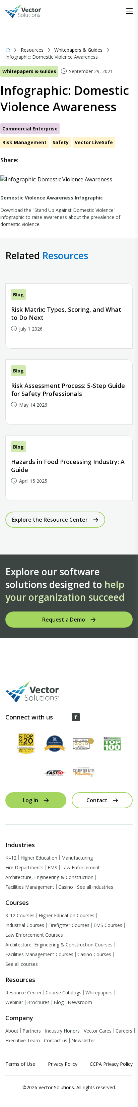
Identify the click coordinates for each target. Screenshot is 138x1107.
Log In (30, 800)
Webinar (14, 1002)
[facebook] (30, 160)
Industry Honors (62, 1031)
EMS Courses (107, 925)
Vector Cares (98, 1031)
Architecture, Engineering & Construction (49, 877)
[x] (89, 717)
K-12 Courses (19, 915)
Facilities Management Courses (39, 954)
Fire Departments (24, 867)
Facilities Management (29, 887)
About (11, 1031)
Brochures (38, 1002)
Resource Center (23, 992)
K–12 (10, 858)
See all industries (95, 887)
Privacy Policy (62, 1064)
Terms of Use (20, 1064)
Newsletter (83, 1040)
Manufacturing (77, 858)
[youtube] (102, 717)
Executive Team (22, 1040)
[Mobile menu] (129, 11)
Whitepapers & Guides (78, 50)
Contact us (55, 1040)
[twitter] (44, 160)
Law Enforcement (80, 867)
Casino (65, 887)
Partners (31, 1031)
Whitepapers (99, 992)
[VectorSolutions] (30, 11)
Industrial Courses (24, 925)
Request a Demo (63, 619)
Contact (97, 800)
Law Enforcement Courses (34, 935)
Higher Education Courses (66, 915)
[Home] (7, 49)
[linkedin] (57, 160)
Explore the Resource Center (50, 519)
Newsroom (80, 1002)
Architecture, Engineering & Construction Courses (59, 944)
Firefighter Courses (68, 925)
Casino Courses (94, 954)
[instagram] (116, 717)
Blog (59, 1002)
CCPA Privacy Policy (111, 1064)
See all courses (21, 964)
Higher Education (38, 858)
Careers (124, 1031)
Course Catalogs (63, 992)
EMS (52, 867)
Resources (32, 50)
